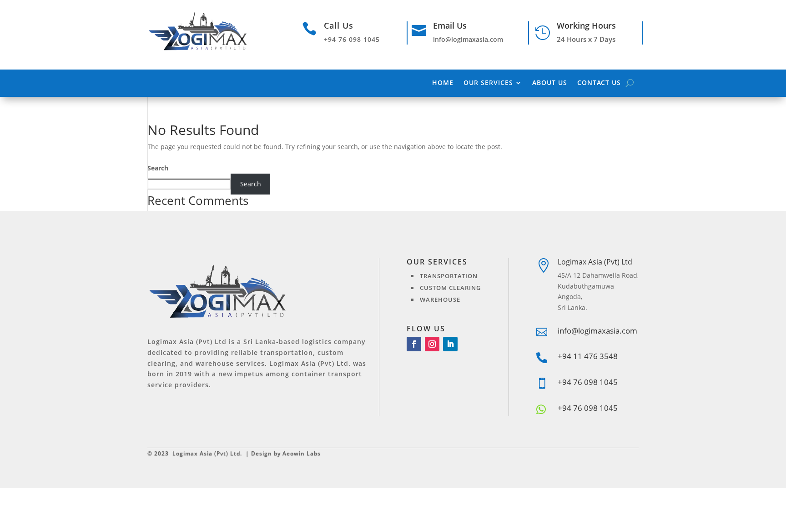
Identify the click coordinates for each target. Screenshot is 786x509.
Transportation (449, 276)
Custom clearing (450, 288)
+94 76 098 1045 (588, 408)
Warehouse (440, 299)
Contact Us (599, 83)
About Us (549, 83)
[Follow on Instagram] (432, 344)
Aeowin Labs (301, 453)
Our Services (488, 83)
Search (157, 168)
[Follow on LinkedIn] (450, 344)
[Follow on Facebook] (414, 344)
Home (442, 83)
